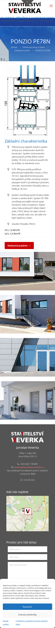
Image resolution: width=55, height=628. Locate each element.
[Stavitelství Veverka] (25, 7)
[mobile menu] (51, 5)
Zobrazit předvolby (27, 614)
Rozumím (27, 606)
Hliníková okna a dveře (34, 47)
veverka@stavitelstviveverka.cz (29, 467)
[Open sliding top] (27, 3)
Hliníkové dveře (22, 50)
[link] (27, 100)
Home (14, 47)
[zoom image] (27, 101)
